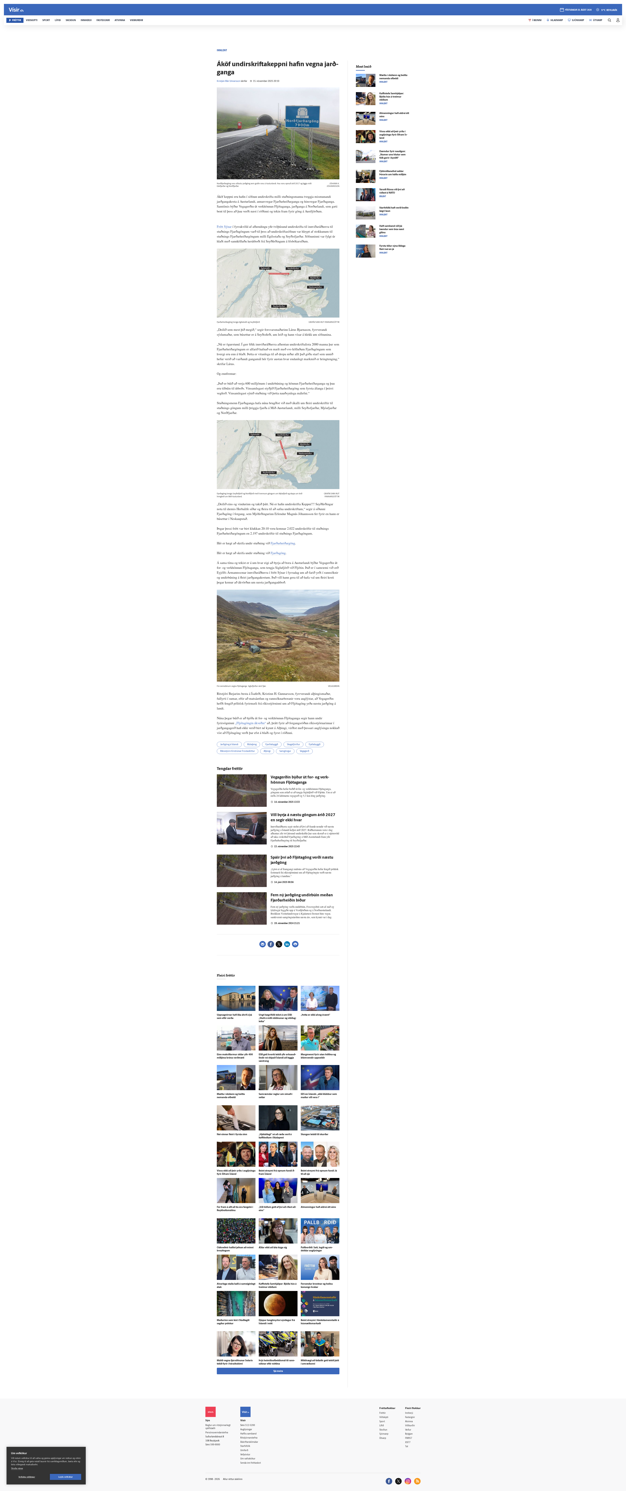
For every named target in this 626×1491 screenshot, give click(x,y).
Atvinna (409, 1421)
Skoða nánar (17, 1468)
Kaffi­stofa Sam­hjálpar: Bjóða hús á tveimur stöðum (391, 96)
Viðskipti (383, 1417)
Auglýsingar (246, 1429)
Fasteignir (410, 1417)
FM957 (408, 1438)
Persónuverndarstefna (216, 1432)
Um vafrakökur (247, 1459)
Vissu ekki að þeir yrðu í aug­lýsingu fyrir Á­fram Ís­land (393, 134)
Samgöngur (285, 751)
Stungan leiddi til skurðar (314, 1134)
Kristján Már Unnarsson (228, 81)
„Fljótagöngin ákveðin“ (250, 723)
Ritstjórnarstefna (248, 1438)
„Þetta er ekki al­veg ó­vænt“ (315, 1015)
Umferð (244, 1450)
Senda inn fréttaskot (250, 1463)
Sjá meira (278, 1371)
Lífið (381, 1425)
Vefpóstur (245, 1455)
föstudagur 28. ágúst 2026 (578, 10)
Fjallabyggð (314, 744)
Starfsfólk (245, 1446)
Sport (382, 1421)
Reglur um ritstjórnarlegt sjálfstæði (218, 1427)
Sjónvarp (383, 1434)
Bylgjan (409, 1434)
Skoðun (383, 1430)
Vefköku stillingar (26, 1477)
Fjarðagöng (278, 553)
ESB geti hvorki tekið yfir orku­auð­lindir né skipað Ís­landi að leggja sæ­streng (277, 1057)
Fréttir (382, 1413)
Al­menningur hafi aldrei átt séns (318, 1207)
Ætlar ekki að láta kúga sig (273, 1247)
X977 (407, 1442)
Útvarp (382, 1438)
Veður (408, 1430)
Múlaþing (252, 744)
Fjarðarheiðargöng (283, 543)
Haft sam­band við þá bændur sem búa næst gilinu (391, 229)
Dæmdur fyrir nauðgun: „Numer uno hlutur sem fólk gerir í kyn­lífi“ (392, 154)
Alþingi (267, 751)
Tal (406, 1446)
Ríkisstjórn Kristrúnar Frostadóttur (237, 751)
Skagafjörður (293, 744)
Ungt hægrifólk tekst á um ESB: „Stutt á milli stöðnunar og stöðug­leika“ (277, 1018)
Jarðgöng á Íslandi (229, 744)
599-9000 (215, 1445)
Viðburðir (410, 1425)
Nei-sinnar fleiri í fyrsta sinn (232, 1134)
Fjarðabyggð (271, 744)
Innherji (409, 1413)
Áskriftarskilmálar (249, 1442)
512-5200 (250, 1425)
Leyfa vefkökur (65, 1477)
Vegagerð (304, 751)
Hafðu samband (248, 1434)
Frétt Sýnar (224, 226)
